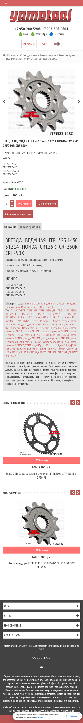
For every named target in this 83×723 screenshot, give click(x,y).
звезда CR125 (37, 328)
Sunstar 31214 (41, 317)
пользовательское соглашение (47, 711)
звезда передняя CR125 (57, 328)
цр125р (37, 345)
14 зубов (56, 321)
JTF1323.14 (10, 314)
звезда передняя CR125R (55, 331)
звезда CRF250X (33, 342)
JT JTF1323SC (45, 310)
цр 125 (63, 345)
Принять (73, 716)
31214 (53, 317)
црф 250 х (32, 349)
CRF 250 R (62, 352)
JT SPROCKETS (18, 310)
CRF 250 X (11, 356)
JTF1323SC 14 (12, 317)
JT (54, 310)
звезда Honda (43, 324)
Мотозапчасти (14, 55)
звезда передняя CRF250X (56, 342)
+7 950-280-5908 (28, 28)
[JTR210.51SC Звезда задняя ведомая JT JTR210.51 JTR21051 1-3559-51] (41, 433)
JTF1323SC (71, 310)
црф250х (21, 349)
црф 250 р (10, 349)
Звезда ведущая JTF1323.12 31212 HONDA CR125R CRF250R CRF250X (41, 565)
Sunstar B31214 (13, 321)
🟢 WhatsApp (39, 34)
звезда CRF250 (32, 335)
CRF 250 (42, 352)
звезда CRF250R (32, 338)
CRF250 (33, 352)
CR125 (70, 349)
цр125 (56, 345)
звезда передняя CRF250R (55, 338)
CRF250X (73, 352)
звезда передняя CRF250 (56, 335)
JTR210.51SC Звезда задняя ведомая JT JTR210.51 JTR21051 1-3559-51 (41, 475)
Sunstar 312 (26, 317)
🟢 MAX (23, 34)
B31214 (26, 321)
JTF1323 (61, 310)
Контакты (75, 700)
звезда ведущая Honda (17, 328)
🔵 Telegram (56, 34)
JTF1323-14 (40, 314)
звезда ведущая (25, 324)
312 (60, 317)
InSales (47, 658)
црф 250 (52, 349)
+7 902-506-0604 (55, 28)
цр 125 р (47, 345)
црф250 (42, 349)
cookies (39, 717)
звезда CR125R (31, 331)
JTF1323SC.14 (25, 314)
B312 (35, 321)
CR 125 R (23, 352)
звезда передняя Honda (64, 324)
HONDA (61, 349)
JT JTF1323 (32, 310)
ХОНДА (29, 345)
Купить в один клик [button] (47, 203)
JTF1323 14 (70, 314)
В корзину (25, 203)
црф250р (72, 345)
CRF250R (51, 352)
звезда (65, 321)
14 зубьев (44, 321)
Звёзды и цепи (30, 55)
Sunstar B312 (69, 317)
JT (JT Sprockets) (45, 307)
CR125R (14, 352)
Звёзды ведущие (48, 55)
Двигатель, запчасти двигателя (40, 303)
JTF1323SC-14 (55, 314)
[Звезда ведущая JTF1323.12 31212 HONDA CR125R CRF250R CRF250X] (41, 523)
